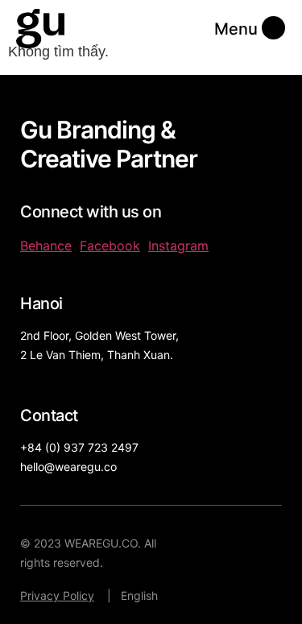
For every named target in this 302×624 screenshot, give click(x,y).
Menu (236, 29)
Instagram (178, 246)
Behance (46, 246)
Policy (77, 595)
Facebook (110, 246)
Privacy (40, 595)
